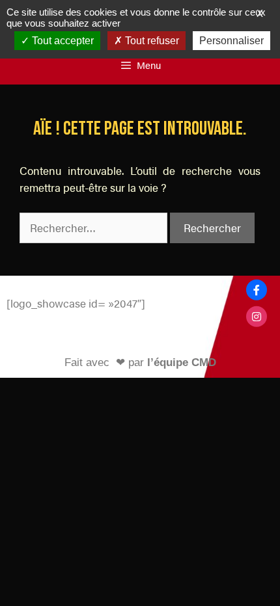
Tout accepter (61, 40)
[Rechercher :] (95, 227)
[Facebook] (256, 290)
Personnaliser (231, 40)
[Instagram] (256, 316)
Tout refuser (150, 40)
